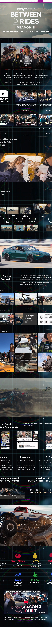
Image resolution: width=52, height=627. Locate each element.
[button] (13, 371)
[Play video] (26, 56)
